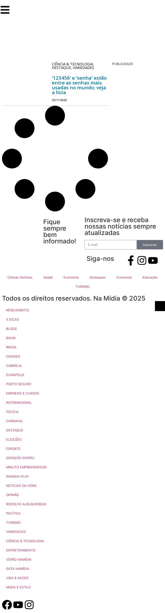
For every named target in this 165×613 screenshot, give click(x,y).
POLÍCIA (12, 412)
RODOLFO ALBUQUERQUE (26, 504)
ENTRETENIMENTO (20, 550)
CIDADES (13, 356)
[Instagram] (142, 260)
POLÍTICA (13, 513)
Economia (71, 277)
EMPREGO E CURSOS (22, 393)
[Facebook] (7, 605)
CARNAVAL (14, 421)
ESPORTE (13, 449)
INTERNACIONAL (19, 403)
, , (73, 66)
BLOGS (11, 329)
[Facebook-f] (131, 260)
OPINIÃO (12, 495)
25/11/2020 (59, 100)
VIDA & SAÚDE (17, 578)
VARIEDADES (16, 532)
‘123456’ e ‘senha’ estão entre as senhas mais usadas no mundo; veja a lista (79, 85)
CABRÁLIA (14, 366)
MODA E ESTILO (18, 587)
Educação (150, 277)
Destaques (98, 277)
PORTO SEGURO (18, 384)
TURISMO (82, 287)
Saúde (48, 277)
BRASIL (11, 347)
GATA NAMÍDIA (17, 569)
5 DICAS (12, 319)
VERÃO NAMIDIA (18, 559)
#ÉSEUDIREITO (17, 310)
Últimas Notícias (19, 277)
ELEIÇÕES (14, 439)
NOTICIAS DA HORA (21, 486)
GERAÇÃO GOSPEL (20, 458)
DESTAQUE (14, 430)
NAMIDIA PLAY (17, 476)
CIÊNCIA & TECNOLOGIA (25, 541)
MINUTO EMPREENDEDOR (26, 467)
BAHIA (11, 338)
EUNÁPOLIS (15, 375)
